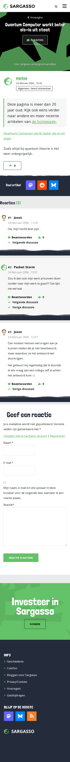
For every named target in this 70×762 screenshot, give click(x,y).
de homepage (44, 121)
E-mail (7, 463)
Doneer (35, 624)
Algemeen (23, 88)
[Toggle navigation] (65, 6)
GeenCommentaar (40, 88)
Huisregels (14, 688)
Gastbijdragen (16, 695)
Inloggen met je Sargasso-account (25, 436)
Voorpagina (36, 17)
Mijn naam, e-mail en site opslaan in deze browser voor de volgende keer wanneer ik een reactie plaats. (33, 493)
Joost (18, 218)
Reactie (8, 505)
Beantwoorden (22, 237)
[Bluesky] (20, 716)
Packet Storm (24, 267)
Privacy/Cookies (17, 682)
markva (21, 78)
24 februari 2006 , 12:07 (23, 337)
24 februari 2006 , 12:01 (23, 272)
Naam (7, 443)
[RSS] (32, 716)
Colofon (12, 668)
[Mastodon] (8, 716)
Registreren (57, 436)
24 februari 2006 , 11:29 (23, 223)
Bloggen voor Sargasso (22, 675)
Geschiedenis (15, 661)
